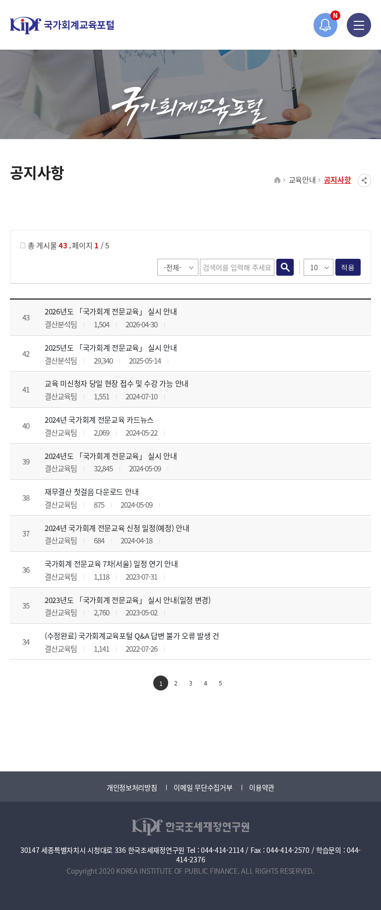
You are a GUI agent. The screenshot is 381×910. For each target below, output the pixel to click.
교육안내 (302, 179)
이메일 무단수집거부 (203, 787)
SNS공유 (364, 180)
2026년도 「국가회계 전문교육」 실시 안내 (111, 311)
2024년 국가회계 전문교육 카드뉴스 (99, 419)
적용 (348, 267)
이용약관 (261, 787)
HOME (277, 180)
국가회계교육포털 (62, 25)
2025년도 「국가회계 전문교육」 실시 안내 (111, 347)
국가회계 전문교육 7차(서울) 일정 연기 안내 (111, 563)
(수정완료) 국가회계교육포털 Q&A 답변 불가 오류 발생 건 (132, 635)
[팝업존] (326, 25)
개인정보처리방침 (132, 787)
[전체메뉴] (359, 25)
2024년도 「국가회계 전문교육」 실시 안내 (111, 456)
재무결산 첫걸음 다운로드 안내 (91, 491)
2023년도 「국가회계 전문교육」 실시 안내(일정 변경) (128, 600)
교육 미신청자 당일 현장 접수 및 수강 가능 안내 (117, 383)
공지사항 (337, 179)
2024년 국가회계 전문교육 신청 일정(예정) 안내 (117, 528)
